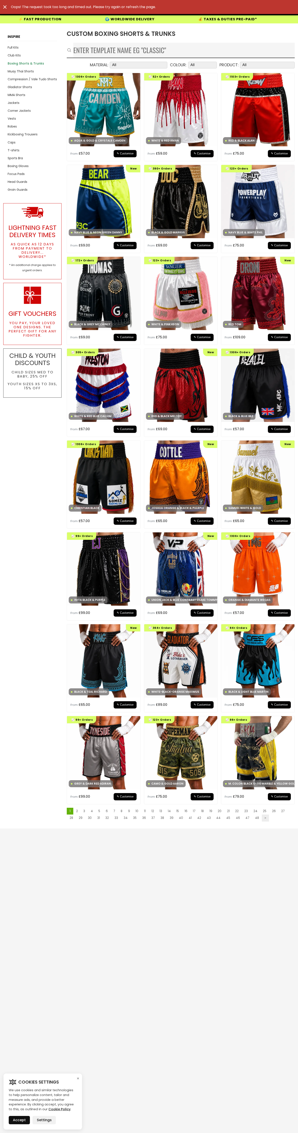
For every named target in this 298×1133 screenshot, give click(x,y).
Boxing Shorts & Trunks (26, 63)
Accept (19, 1120)
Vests (12, 118)
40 (181, 818)
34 (126, 818)
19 (210, 811)
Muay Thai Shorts (21, 71)
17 (194, 811)
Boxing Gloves (18, 166)
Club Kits (14, 55)
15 (177, 811)
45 (228, 818)
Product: (229, 65)
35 (135, 818)
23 (246, 811)
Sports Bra (15, 158)
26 (274, 811)
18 (202, 811)
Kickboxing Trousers (23, 134)
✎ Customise (125, 153)
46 (238, 818)
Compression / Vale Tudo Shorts (32, 79)
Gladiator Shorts (20, 87)
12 (152, 811)
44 (218, 818)
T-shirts (13, 150)
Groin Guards (17, 189)
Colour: (178, 65)
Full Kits (13, 47)
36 (144, 818)
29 (80, 818)
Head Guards (17, 182)
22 (237, 811)
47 (247, 818)
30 (90, 818)
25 (264, 811)
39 (171, 818)
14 (169, 811)
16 (186, 811)
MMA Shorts (16, 95)
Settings (44, 1120)
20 (219, 811)
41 (190, 818)
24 (255, 811)
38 (162, 818)
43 (209, 818)
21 (228, 811)
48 (257, 818)
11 (145, 811)
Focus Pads (16, 174)
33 (116, 818)
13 (160, 811)
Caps (11, 142)
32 (107, 818)
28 (71, 818)
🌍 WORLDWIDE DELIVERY (32, 19)
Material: (99, 65)
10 (136, 811)
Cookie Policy (59, 1109)
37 (153, 818)
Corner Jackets (19, 110)
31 (98, 818)
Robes (12, 126)
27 (283, 811)
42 (199, 818)
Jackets (13, 103)
